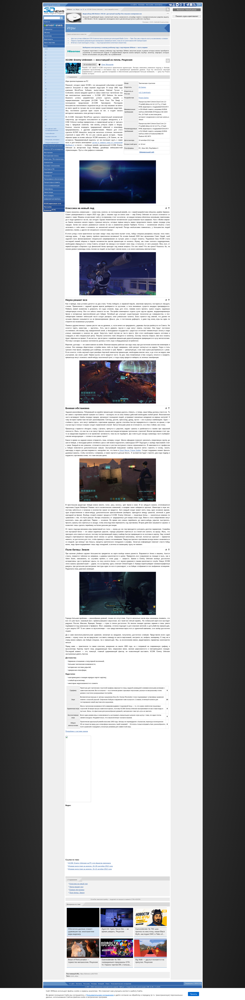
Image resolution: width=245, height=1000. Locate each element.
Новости (47, 22)
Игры (46, 46)
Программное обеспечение (54, 179)
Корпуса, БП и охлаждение (53, 149)
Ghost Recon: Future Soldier (130, 450)
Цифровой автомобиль (52, 199)
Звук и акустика (49, 43)
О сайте (134, 5)
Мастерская (48, 152)
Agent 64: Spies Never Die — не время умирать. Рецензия (115, 930)
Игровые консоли (51, 136)
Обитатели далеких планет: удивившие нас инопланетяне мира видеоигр (81, 931)
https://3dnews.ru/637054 (89, 974)
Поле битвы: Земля (76, 893)
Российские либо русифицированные (51, 129)
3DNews (69, 9)
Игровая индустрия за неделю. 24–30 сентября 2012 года (90, 866)
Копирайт (101, 984)
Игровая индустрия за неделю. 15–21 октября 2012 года (90, 869)
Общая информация (52, 142)
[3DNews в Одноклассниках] (184, 4)
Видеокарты (48, 39)
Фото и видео (49, 196)
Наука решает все (76, 887)
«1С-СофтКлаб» (145, 92)
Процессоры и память (52, 182)
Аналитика (48, 36)
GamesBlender (50, 133)
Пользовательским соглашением (100, 995)
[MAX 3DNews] (177, 4)
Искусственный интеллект (53, 146)
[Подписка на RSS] (194, 4)
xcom (72, 976)
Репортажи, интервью (52, 139)
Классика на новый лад (78, 884)
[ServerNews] (54, 25)
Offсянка (47, 33)
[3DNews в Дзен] (180, 4)
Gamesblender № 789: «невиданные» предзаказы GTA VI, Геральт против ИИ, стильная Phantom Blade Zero (116, 962)
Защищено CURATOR (193, 983)
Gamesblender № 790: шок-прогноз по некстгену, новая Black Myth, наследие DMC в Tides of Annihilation (150, 931)
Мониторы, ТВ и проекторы (54, 159)
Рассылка (149, 5)
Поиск (107, 984)
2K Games (142, 87)
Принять (193, 994)
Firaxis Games (144, 98)
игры (76, 976)
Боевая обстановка (76, 890)
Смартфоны (48, 189)
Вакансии (50, 210)
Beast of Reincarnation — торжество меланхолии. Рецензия (83, 961)
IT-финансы (48, 29)
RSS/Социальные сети (52, 204)
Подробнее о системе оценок (76, 731)
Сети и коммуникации (52, 186)
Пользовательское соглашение (121, 984)
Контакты (158, 5)
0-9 (46, 49)
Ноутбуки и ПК (49, 169)
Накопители (48, 162)
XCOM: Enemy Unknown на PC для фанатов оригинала (89, 863)
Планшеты (48, 176)
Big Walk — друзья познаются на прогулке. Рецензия (149, 961)
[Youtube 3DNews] (174, 4)
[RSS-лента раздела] (168, 9)
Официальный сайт (146, 152)
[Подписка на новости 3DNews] (191, 4)
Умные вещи (48, 192)
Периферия (48, 172)
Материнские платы (51, 156)
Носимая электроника (52, 166)
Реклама (141, 5)
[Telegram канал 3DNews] (187, 4)
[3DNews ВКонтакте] (170, 4)
